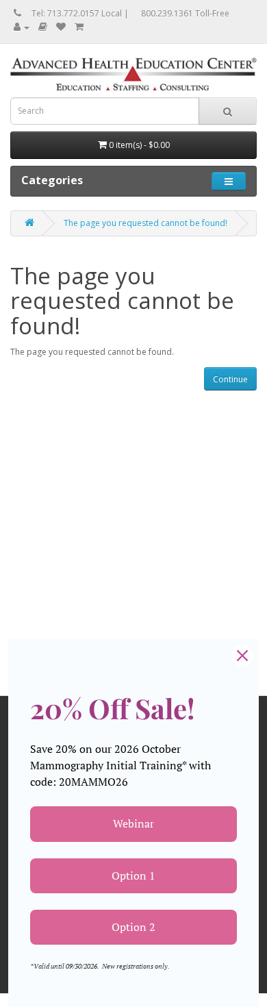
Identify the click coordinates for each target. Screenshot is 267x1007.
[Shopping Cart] (79, 27)
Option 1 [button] (133, 875)
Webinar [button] (133, 823)
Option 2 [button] (133, 926)
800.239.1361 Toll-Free (185, 13)
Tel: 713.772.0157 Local (76, 13)
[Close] (242, 655)
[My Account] (21, 27)
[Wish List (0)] (61, 27)
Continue (230, 379)
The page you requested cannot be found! (145, 223)
